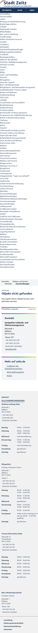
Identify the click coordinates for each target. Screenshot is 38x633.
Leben (2, 19)
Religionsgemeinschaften (11, 52)
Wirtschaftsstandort (8, 257)
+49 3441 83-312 (8, 481)
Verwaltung (5, 237)
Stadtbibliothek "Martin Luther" (13, 90)
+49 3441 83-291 (8, 544)
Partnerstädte (6, 16)
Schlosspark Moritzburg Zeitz (12, 130)
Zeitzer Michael (6, 262)
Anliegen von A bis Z (8, 166)
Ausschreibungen (7, 204)
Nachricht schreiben (13, 346)
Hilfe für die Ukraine (8, 59)
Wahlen (3, 234)
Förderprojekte (6, 110)
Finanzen (4, 247)
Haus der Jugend (7, 82)
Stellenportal (5, 206)
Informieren (5, 155)
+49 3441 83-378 (12, 340)
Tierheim (4, 120)
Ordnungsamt (6, 173)
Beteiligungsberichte (9, 249)
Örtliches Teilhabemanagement (13, 62)
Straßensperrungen (8, 209)
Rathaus (3, 145)
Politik (3, 214)
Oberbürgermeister (8, 239)
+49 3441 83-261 (8, 483)
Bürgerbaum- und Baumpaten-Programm (17, 87)
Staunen (3, 128)
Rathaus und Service (8, 161)
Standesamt (5, 171)
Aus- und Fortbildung (9, 34)
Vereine (3, 77)
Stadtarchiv (5, 181)
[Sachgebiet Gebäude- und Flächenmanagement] (19, 335)
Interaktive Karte (7, 267)
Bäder (2, 72)
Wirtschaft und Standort (10, 252)
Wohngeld (4, 47)
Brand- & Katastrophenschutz (12, 117)
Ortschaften (5, 14)
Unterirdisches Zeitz (8, 135)
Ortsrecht (4, 178)
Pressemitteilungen (8, 193)
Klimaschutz (5, 123)
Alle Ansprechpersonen (13, 400)
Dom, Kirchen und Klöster (11, 140)
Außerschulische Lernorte (11, 39)
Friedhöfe (4, 54)
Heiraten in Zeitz (7, 64)
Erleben (3, 148)
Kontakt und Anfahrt (8, 242)
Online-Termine (6, 188)
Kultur (2, 125)
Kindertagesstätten (8, 24)
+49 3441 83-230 (8, 609)
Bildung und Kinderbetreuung (12, 21)
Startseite (5, 281)
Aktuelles (4, 191)
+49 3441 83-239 (12, 343)
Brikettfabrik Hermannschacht (13, 138)
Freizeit (3, 67)
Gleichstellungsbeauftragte (11, 49)
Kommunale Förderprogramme (13, 112)
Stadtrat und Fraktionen (10, 216)
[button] (32, 10)
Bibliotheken (5, 31)
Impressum (8, 629)
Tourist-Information (8, 158)
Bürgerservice (6, 163)
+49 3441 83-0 (7, 415)
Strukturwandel (6, 254)
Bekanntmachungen (8, 196)
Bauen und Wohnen (8, 92)
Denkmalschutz (6, 107)
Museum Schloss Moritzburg (12, 133)
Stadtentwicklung (7, 95)
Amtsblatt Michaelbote (10, 211)
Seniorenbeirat (6, 229)
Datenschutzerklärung (12, 626)
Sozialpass (4, 44)
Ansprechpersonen (8, 244)
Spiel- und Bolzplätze (9, 75)
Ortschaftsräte (6, 221)
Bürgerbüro (5, 168)
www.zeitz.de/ (7, 417)
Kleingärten (5, 80)
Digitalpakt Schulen (8, 29)
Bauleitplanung (6, 105)
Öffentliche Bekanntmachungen (13, 199)
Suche (19, 10)
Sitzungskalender (7, 224)
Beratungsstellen (7, 57)
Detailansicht (10, 349)
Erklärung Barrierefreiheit (13, 623)
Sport (2, 69)
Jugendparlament (7, 231)
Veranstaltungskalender (10, 150)
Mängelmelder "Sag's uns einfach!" (15, 176)
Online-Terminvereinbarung (12, 183)
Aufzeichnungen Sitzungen (11, 219)
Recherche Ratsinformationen (12, 226)
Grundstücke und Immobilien (12, 102)
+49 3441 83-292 (8, 547)
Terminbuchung (6, 186)
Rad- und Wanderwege (9, 85)
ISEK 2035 (4, 97)
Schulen (3, 26)
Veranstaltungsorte (8, 153)
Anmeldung (8, 620)
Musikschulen (6, 37)
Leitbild (3, 100)
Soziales (3, 42)
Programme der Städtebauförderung (16, 115)
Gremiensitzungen (8, 201)
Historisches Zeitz (7, 143)
